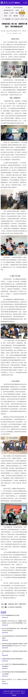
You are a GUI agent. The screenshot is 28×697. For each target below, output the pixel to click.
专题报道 (17, 19)
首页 (13, 19)
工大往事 (22, 15)
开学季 (12, 13)
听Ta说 (22, 10)
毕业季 (5, 15)
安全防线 (6, 13)
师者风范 (22, 13)
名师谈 (17, 10)
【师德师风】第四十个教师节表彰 (16, 604)
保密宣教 (15, 15)
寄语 (17, 13)
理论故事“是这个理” (9, 10)
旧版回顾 (14, 695)
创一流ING (8, 7)
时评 (10, 15)
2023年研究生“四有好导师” (14, 607)
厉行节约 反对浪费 (18, 7)
